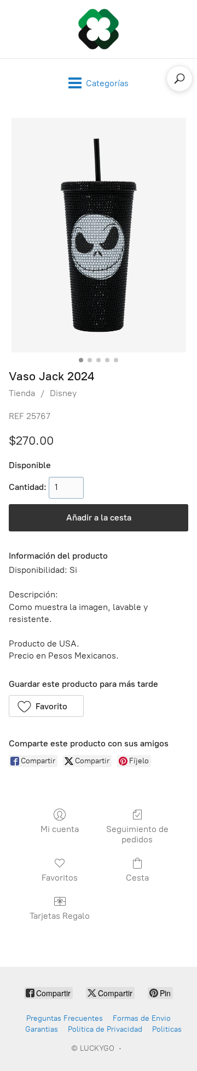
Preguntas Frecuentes (64, 1018)
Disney (63, 393)
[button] (46, 706)
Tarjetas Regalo (60, 916)
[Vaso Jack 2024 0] (98, 235)
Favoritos (60, 877)
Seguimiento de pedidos (137, 834)
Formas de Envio (142, 1018)
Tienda (22, 393)
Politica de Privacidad (105, 1029)
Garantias (41, 1029)
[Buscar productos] (179, 78)
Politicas (167, 1029)
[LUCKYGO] (98, 29)
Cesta (137, 877)
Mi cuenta (59, 829)
